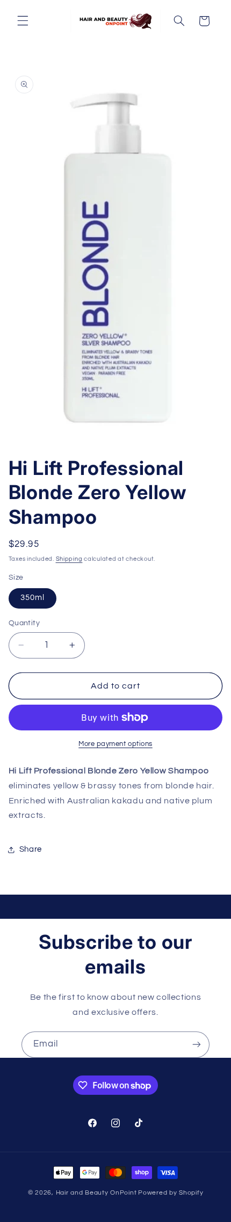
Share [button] (30, 849)
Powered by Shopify (170, 1193)
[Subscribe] (196, 1044)
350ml (32, 598)
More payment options (115, 744)
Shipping (69, 559)
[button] (22, 21)
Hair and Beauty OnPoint (96, 1193)
